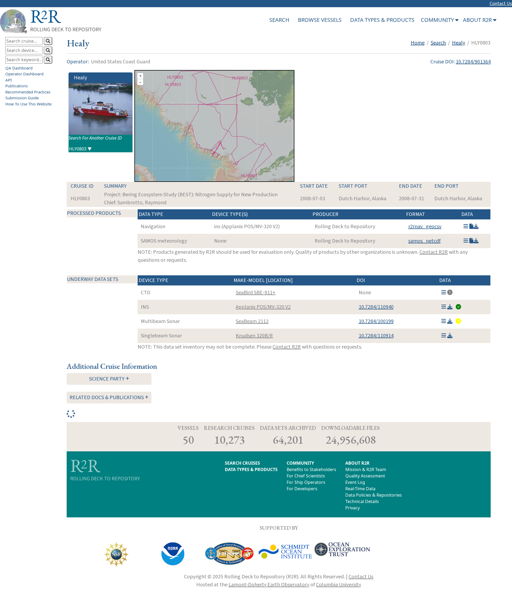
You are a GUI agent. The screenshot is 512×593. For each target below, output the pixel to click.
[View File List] (465, 226)
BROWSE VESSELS (320, 19)
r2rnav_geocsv (424, 226)
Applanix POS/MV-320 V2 (263, 307)
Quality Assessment (365, 476)
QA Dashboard (19, 68)
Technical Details (362, 501)
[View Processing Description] (471, 226)
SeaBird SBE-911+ (255, 292)
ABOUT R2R (357, 463)
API (8, 80)
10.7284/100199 (376, 321)
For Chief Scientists (306, 476)
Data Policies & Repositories (373, 495)
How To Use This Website (28, 104)
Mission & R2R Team (365, 469)
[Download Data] (476, 241)
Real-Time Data (360, 489)
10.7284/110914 (376, 336)
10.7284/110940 (376, 307)
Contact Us (501, 3)
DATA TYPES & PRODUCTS (382, 19)
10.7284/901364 (473, 62)
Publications (16, 85)
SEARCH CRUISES (242, 463)
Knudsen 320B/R (254, 336)
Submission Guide (22, 97)
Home (418, 43)
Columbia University (338, 584)
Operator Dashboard (24, 73)
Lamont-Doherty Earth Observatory (269, 584)
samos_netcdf (424, 241)
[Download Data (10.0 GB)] (450, 336)
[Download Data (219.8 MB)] (450, 307)
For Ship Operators (306, 482)
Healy (458, 43)
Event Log (355, 482)
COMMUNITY (300, 463)
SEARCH (279, 19)
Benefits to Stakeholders (311, 469)
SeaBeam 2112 (252, 321)
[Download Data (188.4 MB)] (476, 226)
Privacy (352, 508)
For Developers (302, 489)
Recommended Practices (27, 92)
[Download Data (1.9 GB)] (450, 321)
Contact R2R (433, 252)
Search (438, 43)
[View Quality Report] (458, 307)
